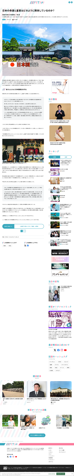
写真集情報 (51, 457)
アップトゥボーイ (51, 459)
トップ (3, 441)
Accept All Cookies (60, 473)
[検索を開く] (69, 2)
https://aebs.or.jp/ (24, 468)
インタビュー (51, 452)
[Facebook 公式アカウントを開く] (10, 457)
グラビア (50, 454)
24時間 (54, 157)
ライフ (4, 19)
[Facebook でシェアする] (28, 246)
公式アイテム (51, 461)
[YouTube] (65, 350)
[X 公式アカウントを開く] (8, 457)
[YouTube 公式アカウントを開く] (16, 457)
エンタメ (50, 450)
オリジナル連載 (61, 450)
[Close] (72, 474)
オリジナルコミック (62, 452)
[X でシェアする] (25, 246)
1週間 (66, 157)
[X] (55, 350)
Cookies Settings (51, 473)
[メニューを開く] (72, 2)
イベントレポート (51, 456)
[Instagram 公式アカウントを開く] (13, 457)
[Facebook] (58, 350)
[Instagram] (62, 350)
